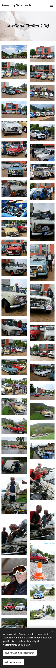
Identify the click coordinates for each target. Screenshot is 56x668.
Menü (52, 6)
